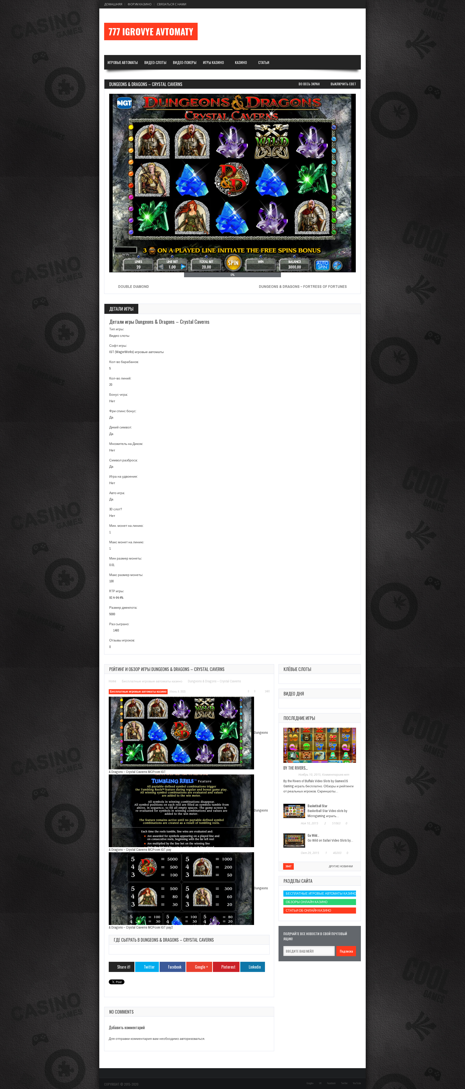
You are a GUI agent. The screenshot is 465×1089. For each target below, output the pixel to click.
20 (110, 384)
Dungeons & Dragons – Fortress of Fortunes (303, 286)
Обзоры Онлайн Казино (306, 902)
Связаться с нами (171, 4)
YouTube (357, 1083)
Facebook (331, 1083)
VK (320, 1083)
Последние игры (299, 718)
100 (111, 581)
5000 (112, 614)
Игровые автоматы (123, 62)
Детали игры (121, 309)
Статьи (263, 62)
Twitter (344, 1083)
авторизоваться (192, 1038)
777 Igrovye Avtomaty (150, 31)
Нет (112, 401)
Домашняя (113, 4)
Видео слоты (119, 335)
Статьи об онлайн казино (308, 910)
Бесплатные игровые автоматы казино (152, 681)
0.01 (111, 565)
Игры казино (213, 62)
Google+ (310, 1083)
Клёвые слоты (297, 669)
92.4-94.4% (116, 597)
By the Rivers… (295, 768)
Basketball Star (317, 805)
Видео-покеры (184, 62)
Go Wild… (313, 835)
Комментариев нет (335, 775)
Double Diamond (133, 286)
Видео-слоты (155, 62)
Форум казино (140, 4)
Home (112, 681)
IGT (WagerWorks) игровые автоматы (136, 352)
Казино (241, 62)
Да (111, 417)
